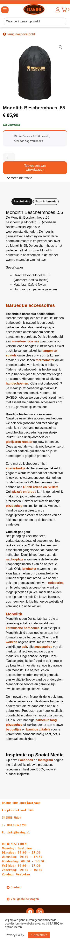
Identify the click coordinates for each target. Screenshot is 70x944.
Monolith (14, 614)
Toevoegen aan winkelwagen (35, 167)
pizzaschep (14, 724)
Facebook (25, 760)
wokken (11, 642)
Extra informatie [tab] (45, 201)
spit (24, 646)
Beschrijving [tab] (22, 201)
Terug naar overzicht (20, 34)
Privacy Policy (15, 935)
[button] (5, 9)
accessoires (43, 646)
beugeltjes (13, 729)
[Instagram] (40, 912)
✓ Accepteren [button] (38, 934)
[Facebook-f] (30, 912)
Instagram (45, 760)
